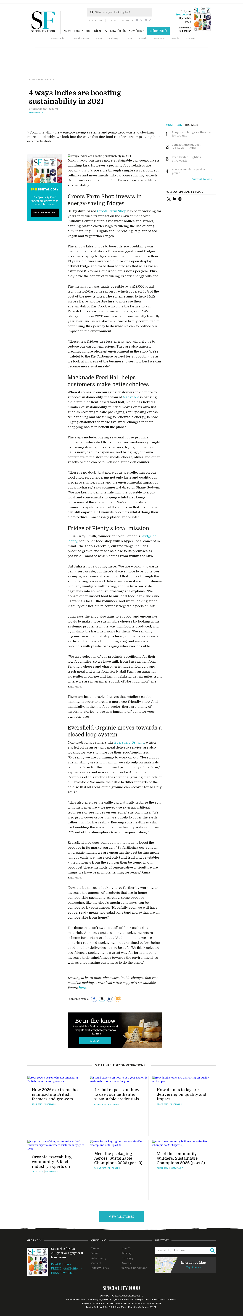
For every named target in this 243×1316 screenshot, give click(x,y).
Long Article (46, 79)
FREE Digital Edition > (66, 1268)
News (67, 30)
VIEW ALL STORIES (121, 1217)
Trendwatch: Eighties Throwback (186, 158)
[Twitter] (141, 20)
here (82, 988)
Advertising (96, 20)
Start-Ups (159, 38)
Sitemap (126, 1253)
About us (127, 20)
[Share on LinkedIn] (110, 999)
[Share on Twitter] (102, 999)
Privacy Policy (100, 1267)
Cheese (190, 38)
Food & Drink (81, 38)
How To (126, 1248)
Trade (128, 38)
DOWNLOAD (184, 27)
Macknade (131, 397)
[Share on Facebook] (94, 999)
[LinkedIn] (174, 199)
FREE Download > (63, 1272)
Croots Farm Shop (111, 211)
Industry (113, 38)
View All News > (202, 179)
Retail (99, 38)
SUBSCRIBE (185, 31)
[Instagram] (150, 20)
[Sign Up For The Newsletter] (137, 20)
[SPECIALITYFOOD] (46, 33)
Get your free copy (45, 212)
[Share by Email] (118, 999)
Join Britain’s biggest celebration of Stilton (186, 146)
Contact (112, 20)
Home (32, 79)
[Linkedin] (146, 20)
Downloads (118, 30)
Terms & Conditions (134, 1267)
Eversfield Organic (129, 742)
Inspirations (82, 30)
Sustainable (57, 38)
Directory (100, 30)
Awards (142, 38)
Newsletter (136, 30)
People (175, 38)
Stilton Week (158, 30)
